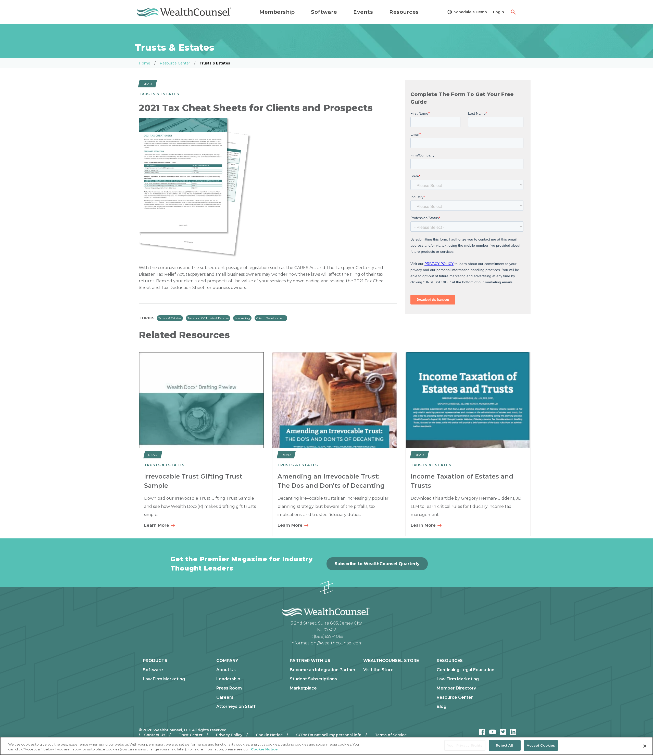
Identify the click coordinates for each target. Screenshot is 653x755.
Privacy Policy (229, 735)
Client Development (271, 318)
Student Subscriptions (313, 679)
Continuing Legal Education (465, 670)
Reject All (504, 745)
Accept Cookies (541, 745)
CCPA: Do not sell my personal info (328, 735)
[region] (326, 746)
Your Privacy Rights (464, 745)
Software (324, 12)
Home (144, 63)
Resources (404, 12)
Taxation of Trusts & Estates (208, 318)
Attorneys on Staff (236, 707)
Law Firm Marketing (164, 679)
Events (363, 12)
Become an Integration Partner (323, 670)
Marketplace (303, 688)
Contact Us (154, 735)
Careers (224, 697)
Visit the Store (378, 670)
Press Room (229, 688)
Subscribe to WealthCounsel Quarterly (377, 563)
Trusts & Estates (169, 318)
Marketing (242, 318)
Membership (277, 12)
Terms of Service (391, 735)
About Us (226, 670)
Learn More (157, 525)
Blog (441, 707)
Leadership (228, 679)
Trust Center (191, 735)
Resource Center (175, 63)
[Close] (644, 746)
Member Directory (456, 688)
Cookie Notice (269, 735)
